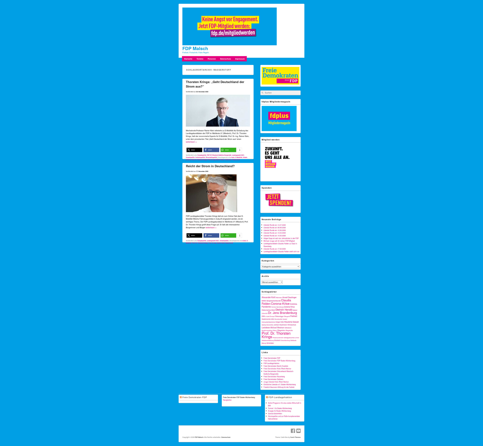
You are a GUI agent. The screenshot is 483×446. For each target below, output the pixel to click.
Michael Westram (277, 327)
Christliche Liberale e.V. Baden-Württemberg (280, 384)
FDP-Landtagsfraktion (271, 363)
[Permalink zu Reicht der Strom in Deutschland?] (211, 213)
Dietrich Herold (283, 309)
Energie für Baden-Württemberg (279, 411)
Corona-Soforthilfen (275, 413)
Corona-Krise (280, 303)
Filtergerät (287, 316)
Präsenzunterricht (278, 338)
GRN (272, 319)
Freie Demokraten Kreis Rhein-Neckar (277, 368)
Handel (285, 319)
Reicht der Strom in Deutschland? (210, 166)
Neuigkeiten (227, 400)
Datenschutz (225, 58)
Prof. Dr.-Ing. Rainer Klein (216, 160)
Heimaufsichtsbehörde (268, 322)
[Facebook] (293, 431)
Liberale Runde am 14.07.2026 (275, 225)
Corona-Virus (289, 306)
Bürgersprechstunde (274, 301)
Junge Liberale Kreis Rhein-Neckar (276, 382)
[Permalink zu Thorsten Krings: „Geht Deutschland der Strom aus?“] (218, 127)
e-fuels (232, 157)
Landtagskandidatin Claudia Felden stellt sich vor (281, 251)
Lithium (188, 160)
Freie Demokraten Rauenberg (274, 376)
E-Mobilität (238, 157)
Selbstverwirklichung (268, 340)
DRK (263, 316)
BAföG (264, 301)
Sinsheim (277, 340)
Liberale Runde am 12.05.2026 (275, 230)
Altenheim (279, 297)
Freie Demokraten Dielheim (273, 379)
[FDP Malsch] (229, 44)
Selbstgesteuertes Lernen (291, 338)
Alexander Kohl (268, 297)
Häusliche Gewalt (291, 321)
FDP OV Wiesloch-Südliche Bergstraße (219, 155)
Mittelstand (288, 328)
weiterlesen (191, 142)
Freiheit (293, 316)
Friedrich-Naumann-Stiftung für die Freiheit (279, 387)
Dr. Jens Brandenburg (282, 313)
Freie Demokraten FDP (272, 358)
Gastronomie (266, 319)
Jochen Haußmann (280, 325)
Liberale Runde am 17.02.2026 (275, 249)
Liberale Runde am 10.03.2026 (275, 235)
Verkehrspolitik (200, 157)
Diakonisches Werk (268, 310)
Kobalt (245, 157)
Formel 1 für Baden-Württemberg (280, 408)
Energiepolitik (201, 155)
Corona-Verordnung (277, 307)
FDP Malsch (195, 48)
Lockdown (266, 327)
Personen (212, 58)
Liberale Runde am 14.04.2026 (275, 233)
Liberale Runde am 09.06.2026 (275, 227)
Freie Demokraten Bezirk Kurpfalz (276, 366)
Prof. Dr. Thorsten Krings (199, 160)
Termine (200, 58)
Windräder (270, 343)
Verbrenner (228, 160)
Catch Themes (295, 437)
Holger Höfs (279, 322)
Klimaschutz (292, 325)
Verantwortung (285, 340)
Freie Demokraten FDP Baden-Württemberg (279, 360)
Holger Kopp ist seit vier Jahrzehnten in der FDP (281, 238)
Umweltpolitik (190, 157)
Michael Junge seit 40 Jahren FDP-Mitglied (279, 241)
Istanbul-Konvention (267, 325)
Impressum (240, 58)
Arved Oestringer (289, 297)
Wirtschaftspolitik (211, 157)
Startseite (188, 58)
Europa (272, 316)
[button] (194, 150)
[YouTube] (298, 431)
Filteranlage (279, 316)
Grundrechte (278, 319)
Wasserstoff (236, 160)
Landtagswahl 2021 (238, 155)
